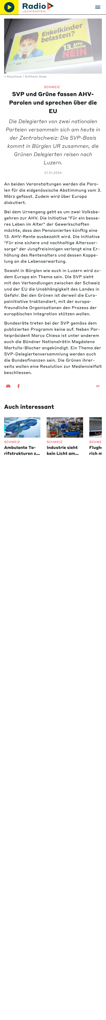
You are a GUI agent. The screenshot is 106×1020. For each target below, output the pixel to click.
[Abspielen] (9, 7)
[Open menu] (98, 7)
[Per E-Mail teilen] (8, 386)
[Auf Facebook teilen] (18, 386)
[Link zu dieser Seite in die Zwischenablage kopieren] (98, 386)
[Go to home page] (38, 7)
